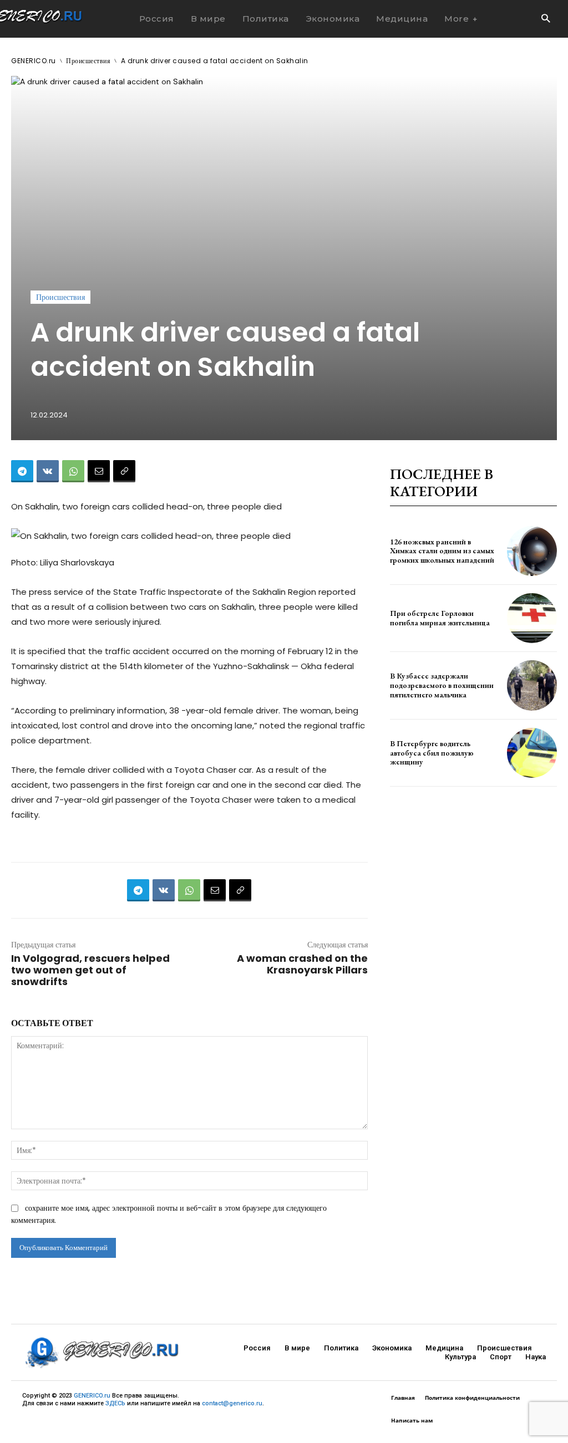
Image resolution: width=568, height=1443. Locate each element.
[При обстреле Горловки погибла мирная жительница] (532, 618)
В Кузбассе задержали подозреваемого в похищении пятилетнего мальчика (442, 685)
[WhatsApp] (73, 471)
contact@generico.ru (232, 1403)
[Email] (99, 471)
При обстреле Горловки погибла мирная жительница (440, 618)
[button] (545, 19)
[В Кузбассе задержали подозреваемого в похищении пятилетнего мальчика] (532, 685)
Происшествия (88, 60)
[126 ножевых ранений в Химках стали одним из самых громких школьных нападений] (532, 551)
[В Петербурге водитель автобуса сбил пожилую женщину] (532, 753)
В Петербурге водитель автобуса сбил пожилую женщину (432, 752)
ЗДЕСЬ (115, 1403)
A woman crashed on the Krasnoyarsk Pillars (302, 964)
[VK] (48, 471)
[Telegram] (22, 471)
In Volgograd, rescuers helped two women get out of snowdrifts (90, 969)
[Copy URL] (124, 471)
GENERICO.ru (33, 60)
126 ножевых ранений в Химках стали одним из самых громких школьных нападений (442, 551)
